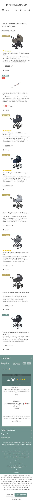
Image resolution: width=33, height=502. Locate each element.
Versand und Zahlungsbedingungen (19, 457)
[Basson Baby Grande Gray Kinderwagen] (16, 201)
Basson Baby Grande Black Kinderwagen (16, 293)
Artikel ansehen (16, 396)
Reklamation (27, 451)
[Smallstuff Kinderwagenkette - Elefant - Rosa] (16, 82)
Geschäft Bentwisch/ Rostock (20, 454)
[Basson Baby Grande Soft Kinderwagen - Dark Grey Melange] (16, 321)
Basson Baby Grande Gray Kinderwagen (15, 213)
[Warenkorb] (29, 10)
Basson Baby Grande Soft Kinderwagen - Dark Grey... (16, 333)
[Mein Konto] (25, 10)
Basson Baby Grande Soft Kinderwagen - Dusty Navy (16, 134)
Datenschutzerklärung (15, 463)
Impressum (16, 472)
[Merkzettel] (20, 10)
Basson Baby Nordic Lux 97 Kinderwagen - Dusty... (16, 54)
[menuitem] (5, 10)
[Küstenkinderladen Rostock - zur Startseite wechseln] (17, 5)
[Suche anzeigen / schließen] (16, 10)
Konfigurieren (16, 499)
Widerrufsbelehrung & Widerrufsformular (16, 460)
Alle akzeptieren (21, 495)
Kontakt (6, 457)
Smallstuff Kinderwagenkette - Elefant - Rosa (15, 94)
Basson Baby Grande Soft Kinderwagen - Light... (16, 253)
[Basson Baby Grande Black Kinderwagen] (16, 281)
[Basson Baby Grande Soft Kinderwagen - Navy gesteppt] (16, 161)
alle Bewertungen (16, 384)
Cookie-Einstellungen (16, 448)
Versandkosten (27, 442)
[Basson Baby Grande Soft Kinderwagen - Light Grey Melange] (16, 241)
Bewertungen (7, 454)
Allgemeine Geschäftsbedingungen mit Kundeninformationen (16, 466)
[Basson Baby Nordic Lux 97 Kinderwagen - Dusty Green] (16, 42)
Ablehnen (10, 495)
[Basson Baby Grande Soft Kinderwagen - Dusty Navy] (16, 121)
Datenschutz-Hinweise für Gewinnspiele (12, 451)
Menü (7, 10)
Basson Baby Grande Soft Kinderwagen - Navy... (16, 174)
